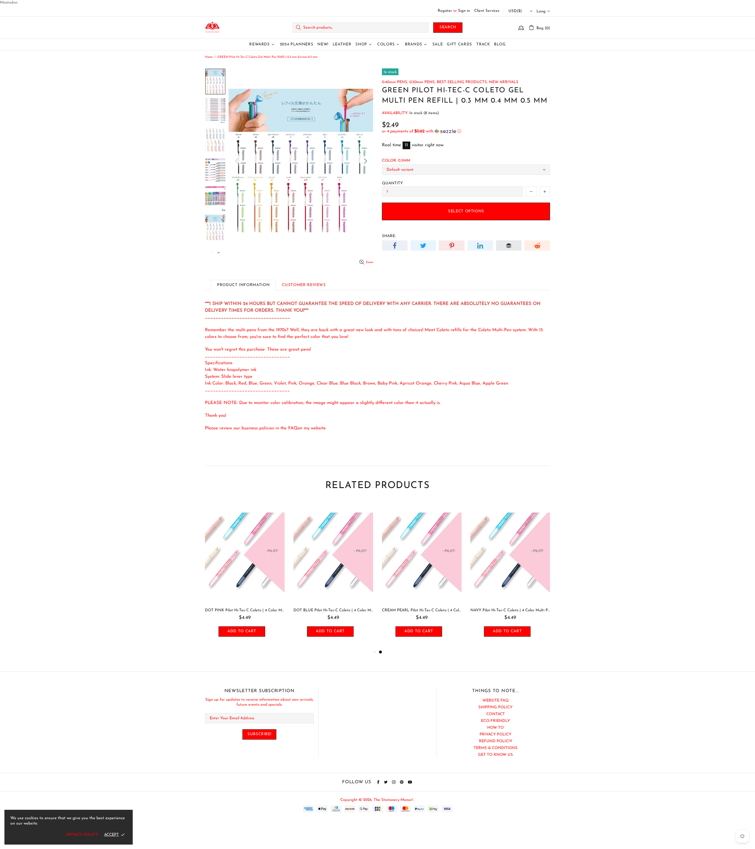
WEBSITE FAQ (495, 700)
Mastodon (8, 2)
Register (445, 11)
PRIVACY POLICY (495, 734)
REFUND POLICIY (495, 741)
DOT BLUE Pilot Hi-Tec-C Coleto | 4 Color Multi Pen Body (333, 610)
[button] (466, 131)
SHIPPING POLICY (495, 707)
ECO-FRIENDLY (495, 721)
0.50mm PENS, (422, 82)
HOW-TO (495, 728)
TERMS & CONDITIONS (496, 748)
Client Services (486, 11)
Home (209, 57)
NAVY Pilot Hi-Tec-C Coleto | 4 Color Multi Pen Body (510, 610)
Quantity (392, 183)
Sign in (464, 11)
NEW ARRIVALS (503, 82)
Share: (388, 236)
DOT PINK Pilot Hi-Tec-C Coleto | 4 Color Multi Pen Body (245, 610)
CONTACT (495, 714)
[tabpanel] (422, 574)
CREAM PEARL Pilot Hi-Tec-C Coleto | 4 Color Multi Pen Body (422, 610)
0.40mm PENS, (395, 82)
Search (447, 27)
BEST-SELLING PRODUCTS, (462, 82)
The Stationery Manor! (212, 27)
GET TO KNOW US (495, 755)
